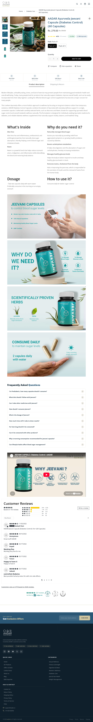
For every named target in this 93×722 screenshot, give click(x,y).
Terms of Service (9, 701)
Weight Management (55, 679)
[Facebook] (8, 651)
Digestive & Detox (54, 668)
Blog (5, 676)
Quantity (51, 54)
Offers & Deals (8, 668)
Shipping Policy (8, 695)
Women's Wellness (54, 670)
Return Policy (8, 692)
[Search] (77, 4)
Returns (82, 719)
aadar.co (9, 719)
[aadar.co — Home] (38, 4)
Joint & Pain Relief (54, 676)
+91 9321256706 (9, 711)
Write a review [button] (83, 508)
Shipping (88, 719)
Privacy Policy (8, 698)
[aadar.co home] (46, 632)
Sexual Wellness (54, 662)
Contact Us (7, 689)
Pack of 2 (62, 46)
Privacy (71, 719)
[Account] (81, 4)
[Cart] (85, 4)
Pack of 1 (52, 46)
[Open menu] (89, 4)
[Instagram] (4, 651)
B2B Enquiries (8, 679)
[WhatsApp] (21, 651)
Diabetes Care (30, 11)
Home (21, 11)
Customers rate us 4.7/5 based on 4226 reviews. (17, 587)
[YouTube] (13, 651)
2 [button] (44, 580)
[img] (14, 524)
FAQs (5, 704)
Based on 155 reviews (11, 510)
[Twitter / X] (17, 651)
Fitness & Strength (54, 665)
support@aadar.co (10, 708)
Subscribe (84, 618)
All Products (7, 665)
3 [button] (46, 580)
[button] (26, 508)
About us (6, 673)
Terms (76, 719)
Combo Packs (8, 670)
